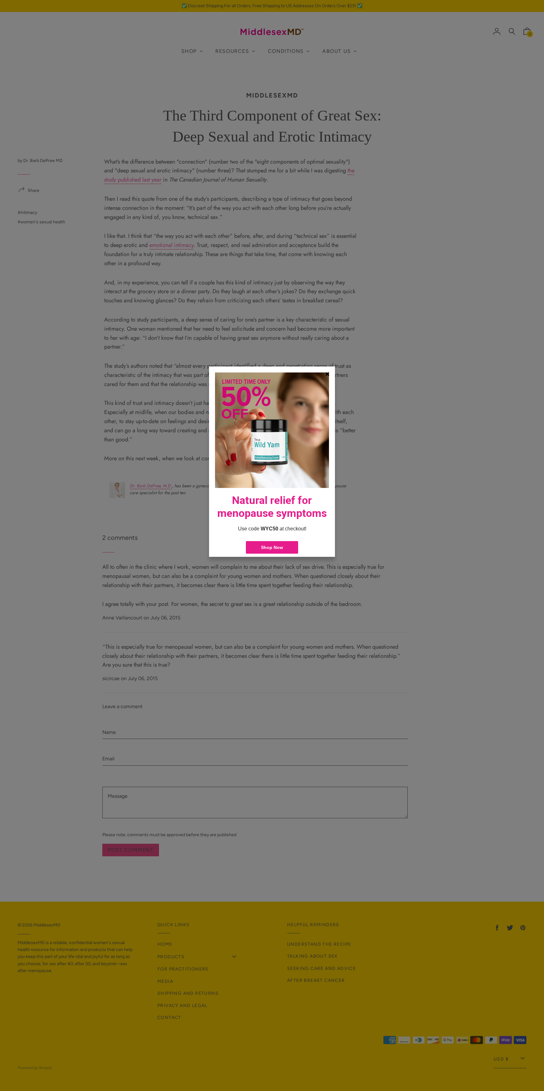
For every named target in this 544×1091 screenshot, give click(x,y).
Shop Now (272, 547)
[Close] (327, 374)
